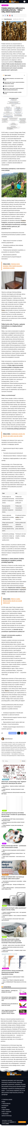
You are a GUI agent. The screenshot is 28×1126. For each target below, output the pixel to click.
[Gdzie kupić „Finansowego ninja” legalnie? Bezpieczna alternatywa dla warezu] (14, 772)
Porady (4, 810)
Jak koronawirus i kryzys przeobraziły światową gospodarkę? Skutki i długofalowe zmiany (12, 972)
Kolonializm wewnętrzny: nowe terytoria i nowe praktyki (13, 79)
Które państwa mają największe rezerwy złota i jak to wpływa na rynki (9, 999)
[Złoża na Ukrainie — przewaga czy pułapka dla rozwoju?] (23, 992)
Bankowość (5, 874)
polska (17, 517)
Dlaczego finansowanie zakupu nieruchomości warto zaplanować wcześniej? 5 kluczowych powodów (11, 940)
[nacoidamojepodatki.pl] (14, 1)
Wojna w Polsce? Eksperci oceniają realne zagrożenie (13, 980)
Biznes (4, 843)
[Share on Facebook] (5, 15)
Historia (7, 690)
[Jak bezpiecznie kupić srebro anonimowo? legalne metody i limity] (14, 898)
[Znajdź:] (12, 761)
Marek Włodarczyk (8, 19)
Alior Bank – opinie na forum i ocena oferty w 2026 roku (14, 945)
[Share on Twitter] (7, 15)
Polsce (3, 310)
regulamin (12, 1122)
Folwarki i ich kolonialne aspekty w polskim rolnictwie (12, 93)
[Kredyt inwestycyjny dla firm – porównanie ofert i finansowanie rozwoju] (14, 836)
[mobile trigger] (2, 2)
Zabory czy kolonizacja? (9, 86)
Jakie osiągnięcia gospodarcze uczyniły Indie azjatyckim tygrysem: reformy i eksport (8, 1012)
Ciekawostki (5, 779)
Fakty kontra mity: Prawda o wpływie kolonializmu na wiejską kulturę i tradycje (13, 83)
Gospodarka (5, 5)
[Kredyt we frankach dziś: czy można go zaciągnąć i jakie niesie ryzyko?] (14, 867)
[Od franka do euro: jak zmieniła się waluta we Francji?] (23, 1005)
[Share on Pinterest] (10, 15)
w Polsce (23, 587)
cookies (7, 1123)
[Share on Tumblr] (12, 15)
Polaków (23, 220)
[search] (21, 1)
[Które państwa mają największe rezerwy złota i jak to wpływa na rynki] (23, 998)
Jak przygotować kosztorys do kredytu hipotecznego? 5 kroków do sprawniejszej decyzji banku (13, 814)
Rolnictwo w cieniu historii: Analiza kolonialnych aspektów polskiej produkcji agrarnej (13, 89)
